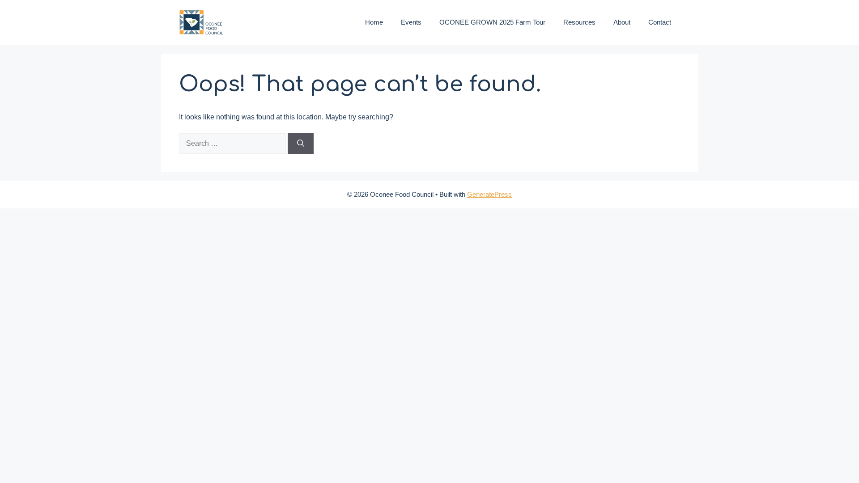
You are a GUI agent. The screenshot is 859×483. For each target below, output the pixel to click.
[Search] (301, 143)
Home (374, 22)
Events (411, 22)
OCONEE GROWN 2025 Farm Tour (492, 22)
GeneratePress (489, 194)
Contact (659, 22)
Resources (579, 22)
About (621, 22)
